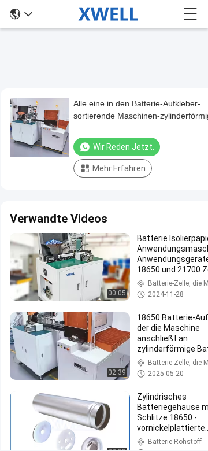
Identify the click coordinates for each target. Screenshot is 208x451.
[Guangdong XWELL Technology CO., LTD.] (108, 14)
